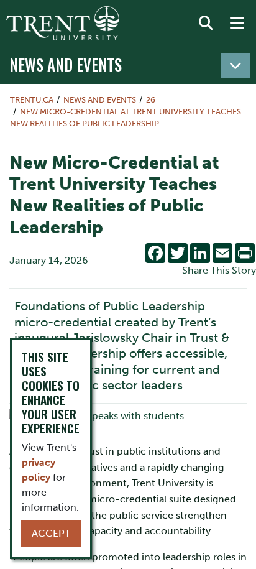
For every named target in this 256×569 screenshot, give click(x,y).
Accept (51, 533)
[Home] (62, 23)
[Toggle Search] (206, 23)
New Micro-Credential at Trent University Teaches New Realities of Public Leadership (125, 117)
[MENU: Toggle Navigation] (237, 23)
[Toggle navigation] (235, 65)
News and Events (65, 64)
